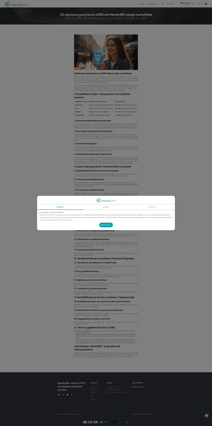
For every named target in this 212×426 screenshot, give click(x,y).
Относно (152, 207)
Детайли (106, 207)
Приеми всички (106, 225)
